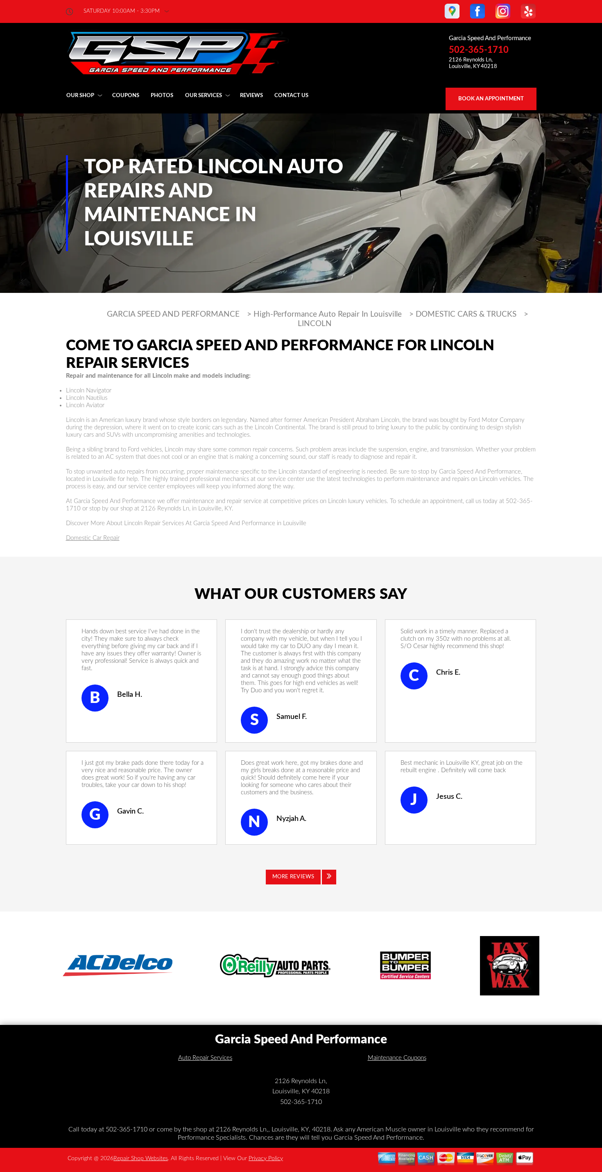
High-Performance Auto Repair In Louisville (327, 314)
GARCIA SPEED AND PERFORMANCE (173, 314)
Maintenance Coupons (397, 1058)
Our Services (203, 95)
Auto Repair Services (205, 1058)
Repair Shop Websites (140, 1158)
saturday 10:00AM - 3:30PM (122, 11)
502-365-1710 (479, 49)
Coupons (125, 95)
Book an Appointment (491, 99)
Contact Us (291, 95)
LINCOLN (315, 324)
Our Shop (80, 95)
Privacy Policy (266, 1158)
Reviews (251, 95)
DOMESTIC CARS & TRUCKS (466, 314)
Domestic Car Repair (93, 538)
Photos (162, 95)
